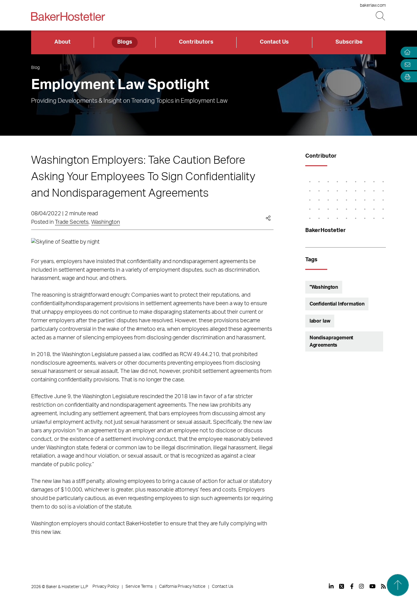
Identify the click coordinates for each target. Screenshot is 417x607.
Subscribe (349, 42)
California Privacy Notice (182, 586)
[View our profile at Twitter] (342, 586)
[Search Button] (381, 16)
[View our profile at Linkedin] (331, 586)
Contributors (196, 42)
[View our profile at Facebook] (352, 586)
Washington (105, 222)
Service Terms (139, 586)
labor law (320, 321)
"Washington (324, 287)
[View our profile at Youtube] (372, 586)
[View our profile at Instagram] (361, 586)
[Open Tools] (406, 77)
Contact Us (274, 42)
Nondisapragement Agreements (331, 341)
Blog (35, 68)
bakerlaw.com (373, 5)
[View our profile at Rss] (383, 586)
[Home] (406, 52)
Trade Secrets (72, 222)
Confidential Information (337, 304)
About (62, 42)
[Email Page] (406, 64)
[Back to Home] (68, 16)
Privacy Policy (105, 586)
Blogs (124, 42)
